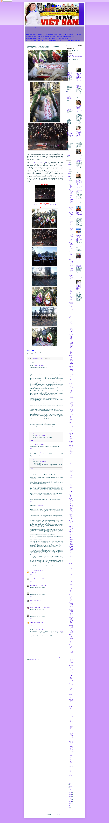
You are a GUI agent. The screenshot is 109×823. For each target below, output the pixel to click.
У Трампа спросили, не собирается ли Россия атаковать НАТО (70, 133)
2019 (69, 173)
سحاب (31, 600)
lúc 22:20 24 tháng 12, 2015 (40, 435)
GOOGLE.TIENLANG (45, 6)
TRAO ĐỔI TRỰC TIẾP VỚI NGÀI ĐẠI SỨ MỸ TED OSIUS (71, 203)
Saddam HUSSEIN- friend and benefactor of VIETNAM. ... (71, 749)
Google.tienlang (72, 63)
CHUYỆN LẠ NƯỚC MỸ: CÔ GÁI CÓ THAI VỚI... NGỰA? (79, 285)
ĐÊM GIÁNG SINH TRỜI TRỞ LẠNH (70, 320)
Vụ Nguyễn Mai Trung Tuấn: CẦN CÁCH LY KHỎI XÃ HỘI (71, 770)
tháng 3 (70, 799)
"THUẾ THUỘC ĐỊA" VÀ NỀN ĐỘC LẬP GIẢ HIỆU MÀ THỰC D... (71, 427)
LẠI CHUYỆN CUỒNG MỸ (31, 40)
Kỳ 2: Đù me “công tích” (71, 442)
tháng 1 (70, 803)
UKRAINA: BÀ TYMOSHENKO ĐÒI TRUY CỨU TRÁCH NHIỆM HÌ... (71, 217)
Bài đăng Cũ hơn (59, 657)
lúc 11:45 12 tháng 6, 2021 (38, 622)
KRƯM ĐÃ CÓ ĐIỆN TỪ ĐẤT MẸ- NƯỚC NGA (71, 702)
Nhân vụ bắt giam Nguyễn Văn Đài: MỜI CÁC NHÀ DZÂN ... (71, 369)
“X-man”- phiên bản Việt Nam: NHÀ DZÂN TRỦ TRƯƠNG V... (71, 246)
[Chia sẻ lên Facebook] (48, 358)
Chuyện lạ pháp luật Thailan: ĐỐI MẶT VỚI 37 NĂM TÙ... (71, 417)
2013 (69, 807)
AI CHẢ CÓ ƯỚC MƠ (71, 303)
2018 (69, 175)
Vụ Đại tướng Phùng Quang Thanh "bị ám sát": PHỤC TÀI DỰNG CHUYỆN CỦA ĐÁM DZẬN (79, 237)
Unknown (31, 570)
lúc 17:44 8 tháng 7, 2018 (36, 600)
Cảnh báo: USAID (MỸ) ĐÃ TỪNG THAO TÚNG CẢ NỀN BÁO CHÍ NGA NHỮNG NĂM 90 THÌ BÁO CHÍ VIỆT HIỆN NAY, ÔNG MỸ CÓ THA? (53, 34)
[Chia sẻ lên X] (47, 358)
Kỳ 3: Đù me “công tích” (71, 306)
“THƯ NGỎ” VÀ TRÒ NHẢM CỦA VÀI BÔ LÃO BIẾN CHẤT (71, 329)
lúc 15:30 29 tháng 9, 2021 (38, 629)
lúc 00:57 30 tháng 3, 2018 (41, 578)
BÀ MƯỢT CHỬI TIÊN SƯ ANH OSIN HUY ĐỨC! (71, 436)
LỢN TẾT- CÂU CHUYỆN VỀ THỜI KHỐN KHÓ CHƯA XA (71, 279)
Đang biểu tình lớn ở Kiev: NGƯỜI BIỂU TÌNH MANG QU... (71, 297)
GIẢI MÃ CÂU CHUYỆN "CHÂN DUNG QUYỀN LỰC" (79, 213)
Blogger (60, 814)
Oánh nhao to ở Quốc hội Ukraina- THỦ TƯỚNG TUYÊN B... (71, 509)
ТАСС (68, 92)
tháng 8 (70, 790)
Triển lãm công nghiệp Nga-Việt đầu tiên (71, 516)
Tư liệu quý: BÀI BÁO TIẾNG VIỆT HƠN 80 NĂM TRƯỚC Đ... (71, 228)
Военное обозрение (69, 130)
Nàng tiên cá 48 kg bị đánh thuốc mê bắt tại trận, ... (71, 345)
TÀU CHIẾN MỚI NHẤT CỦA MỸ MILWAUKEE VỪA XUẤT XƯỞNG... (71, 487)
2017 (69, 176)
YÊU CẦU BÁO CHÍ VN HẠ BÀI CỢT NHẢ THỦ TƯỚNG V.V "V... (71, 237)
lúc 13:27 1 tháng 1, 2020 (36, 614)
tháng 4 (70, 798)
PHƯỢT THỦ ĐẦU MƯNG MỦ (70, 351)
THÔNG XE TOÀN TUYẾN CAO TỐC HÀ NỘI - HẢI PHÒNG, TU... (71, 659)
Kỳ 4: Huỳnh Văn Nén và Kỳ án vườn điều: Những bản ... (71, 597)
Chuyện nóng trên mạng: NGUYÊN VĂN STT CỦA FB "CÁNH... (71, 717)
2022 (69, 167)
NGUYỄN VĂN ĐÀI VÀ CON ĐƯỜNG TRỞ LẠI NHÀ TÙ (71, 394)
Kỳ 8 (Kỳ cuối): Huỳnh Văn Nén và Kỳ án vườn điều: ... (71, 567)
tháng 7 (70, 792)
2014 (69, 805)
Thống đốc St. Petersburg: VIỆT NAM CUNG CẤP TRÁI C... (71, 541)
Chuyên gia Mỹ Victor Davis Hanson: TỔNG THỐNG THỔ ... (71, 559)
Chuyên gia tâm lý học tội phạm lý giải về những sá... (71, 337)
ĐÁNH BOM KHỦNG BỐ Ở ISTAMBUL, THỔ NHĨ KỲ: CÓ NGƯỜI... (71, 735)
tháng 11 (70, 783)
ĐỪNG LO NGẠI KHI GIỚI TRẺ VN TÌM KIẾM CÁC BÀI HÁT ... (71, 263)
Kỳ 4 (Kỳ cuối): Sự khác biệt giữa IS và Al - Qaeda (71, 501)
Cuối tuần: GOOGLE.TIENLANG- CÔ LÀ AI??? (66, 36)
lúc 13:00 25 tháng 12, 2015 (45, 461)
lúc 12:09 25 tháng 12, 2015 (39, 452)
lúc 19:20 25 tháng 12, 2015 (41, 473)
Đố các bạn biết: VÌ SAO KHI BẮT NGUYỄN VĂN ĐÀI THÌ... (71, 387)
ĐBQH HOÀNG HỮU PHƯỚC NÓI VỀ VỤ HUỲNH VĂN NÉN (71, 639)
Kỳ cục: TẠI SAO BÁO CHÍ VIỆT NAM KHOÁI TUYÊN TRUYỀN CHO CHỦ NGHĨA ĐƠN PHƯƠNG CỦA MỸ (59, 40)
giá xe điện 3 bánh (33, 572)
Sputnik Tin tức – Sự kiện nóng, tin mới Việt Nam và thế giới (69, 72)
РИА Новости (69, 150)
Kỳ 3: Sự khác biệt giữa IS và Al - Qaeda (71, 522)
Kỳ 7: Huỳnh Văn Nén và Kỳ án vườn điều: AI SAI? (71, 574)
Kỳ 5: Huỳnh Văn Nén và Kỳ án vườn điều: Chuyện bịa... (71, 589)
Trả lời (31, 369)
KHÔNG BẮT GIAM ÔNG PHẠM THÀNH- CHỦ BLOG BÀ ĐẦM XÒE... (71, 360)
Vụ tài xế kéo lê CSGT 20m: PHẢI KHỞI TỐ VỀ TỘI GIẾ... (71, 467)
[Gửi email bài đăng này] (44, 358)
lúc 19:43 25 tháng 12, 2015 (40, 505)
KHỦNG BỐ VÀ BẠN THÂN (71, 742)
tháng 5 (70, 796)
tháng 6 (70, 794)
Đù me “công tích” (70, 495)
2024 (69, 164)
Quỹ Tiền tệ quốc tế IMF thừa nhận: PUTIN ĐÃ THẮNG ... (71, 378)
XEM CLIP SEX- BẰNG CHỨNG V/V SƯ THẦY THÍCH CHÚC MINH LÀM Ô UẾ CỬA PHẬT (79, 109)
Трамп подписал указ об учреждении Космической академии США (70, 96)
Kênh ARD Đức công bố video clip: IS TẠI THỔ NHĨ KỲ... (71, 288)
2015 (69, 180)
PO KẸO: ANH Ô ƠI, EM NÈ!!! (70, 696)
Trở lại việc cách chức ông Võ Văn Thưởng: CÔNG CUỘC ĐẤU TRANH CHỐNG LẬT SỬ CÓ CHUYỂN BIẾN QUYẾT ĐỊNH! (49, 30)
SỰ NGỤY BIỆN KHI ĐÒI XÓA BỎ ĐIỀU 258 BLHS (71, 271)
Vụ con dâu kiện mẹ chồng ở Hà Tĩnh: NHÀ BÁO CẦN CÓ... (71, 476)
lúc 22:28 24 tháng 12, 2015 (39, 444)
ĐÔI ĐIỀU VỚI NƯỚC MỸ (71, 209)
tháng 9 (70, 789)
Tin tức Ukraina (32, 162)
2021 (69, 169)
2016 (69, 178)
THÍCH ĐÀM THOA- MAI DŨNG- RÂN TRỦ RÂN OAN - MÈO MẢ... (70, 759)
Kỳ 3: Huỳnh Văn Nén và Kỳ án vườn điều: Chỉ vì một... (71, 605)
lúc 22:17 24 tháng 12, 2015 (37, 372)
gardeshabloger (33, 578)
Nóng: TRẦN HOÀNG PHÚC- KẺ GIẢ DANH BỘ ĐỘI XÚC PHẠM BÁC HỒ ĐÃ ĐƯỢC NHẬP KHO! (79, 262)
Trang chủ (45, 657)
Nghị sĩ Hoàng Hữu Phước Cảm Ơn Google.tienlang (71, 254)
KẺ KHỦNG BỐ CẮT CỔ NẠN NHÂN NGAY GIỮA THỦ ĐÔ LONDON (71, 629)
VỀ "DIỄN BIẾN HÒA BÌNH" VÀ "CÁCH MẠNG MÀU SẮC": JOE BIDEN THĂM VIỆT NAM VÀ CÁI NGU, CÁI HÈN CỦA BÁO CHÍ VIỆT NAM (53, 25)
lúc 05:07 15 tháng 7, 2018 (45, 607)
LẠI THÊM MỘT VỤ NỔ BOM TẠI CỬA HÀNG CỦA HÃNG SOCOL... (71, 550)
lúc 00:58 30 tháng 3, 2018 (41, 592)
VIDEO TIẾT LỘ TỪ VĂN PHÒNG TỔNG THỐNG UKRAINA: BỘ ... (71, 403)
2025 (69, 162)
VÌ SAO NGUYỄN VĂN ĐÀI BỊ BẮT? (71, 410)
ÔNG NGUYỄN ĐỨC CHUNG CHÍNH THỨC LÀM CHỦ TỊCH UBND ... (71, 688)
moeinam (31, 622)
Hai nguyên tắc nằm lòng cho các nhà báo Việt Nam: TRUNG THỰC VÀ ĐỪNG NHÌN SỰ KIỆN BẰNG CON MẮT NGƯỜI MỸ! (49, 38)
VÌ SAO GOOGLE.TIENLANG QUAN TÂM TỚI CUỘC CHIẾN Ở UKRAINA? (40, 36)
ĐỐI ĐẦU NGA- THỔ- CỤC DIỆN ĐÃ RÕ (71, 778)
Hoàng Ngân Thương (77, 61)
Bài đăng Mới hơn (30, 657)
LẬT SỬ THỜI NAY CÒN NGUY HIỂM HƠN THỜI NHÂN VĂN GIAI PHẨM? (41, 32)
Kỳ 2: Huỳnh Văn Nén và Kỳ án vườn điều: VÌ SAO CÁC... (71, 612)
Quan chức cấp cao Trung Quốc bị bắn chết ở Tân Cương (71, 459)
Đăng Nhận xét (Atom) (34, 659)
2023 (69, 166)
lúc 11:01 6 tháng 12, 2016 (38, 570)
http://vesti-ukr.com (41, 162)
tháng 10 (70, 786)
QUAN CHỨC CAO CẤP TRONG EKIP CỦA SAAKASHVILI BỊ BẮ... (71, 193)
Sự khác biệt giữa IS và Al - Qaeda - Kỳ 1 (71, 533)
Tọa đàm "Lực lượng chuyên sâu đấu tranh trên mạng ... (71, 678)
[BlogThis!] (46, 358)
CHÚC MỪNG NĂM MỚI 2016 (71, 186)
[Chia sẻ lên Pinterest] (49, 358)
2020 (69, 171)
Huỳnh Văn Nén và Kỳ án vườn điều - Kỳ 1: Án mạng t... (71, 620)
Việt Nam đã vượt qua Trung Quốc (69, 76)
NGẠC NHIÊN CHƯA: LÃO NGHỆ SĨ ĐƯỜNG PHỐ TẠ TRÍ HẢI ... (71, 649)
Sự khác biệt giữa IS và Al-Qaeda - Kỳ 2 (71, 528)
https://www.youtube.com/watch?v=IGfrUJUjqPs (44, 204)
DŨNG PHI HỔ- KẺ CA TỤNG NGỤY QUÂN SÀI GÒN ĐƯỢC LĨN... (71, 449)
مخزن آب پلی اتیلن (59, 631)
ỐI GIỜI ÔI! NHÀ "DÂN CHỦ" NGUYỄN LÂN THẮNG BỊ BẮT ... (71, 669)
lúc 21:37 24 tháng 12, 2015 (39, 365)
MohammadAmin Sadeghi (35, 607)
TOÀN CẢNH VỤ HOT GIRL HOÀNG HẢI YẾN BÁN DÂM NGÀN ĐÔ (79, 131)
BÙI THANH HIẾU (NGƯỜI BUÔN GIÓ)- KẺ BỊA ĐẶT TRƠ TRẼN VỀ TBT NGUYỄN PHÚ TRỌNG (79, 155)
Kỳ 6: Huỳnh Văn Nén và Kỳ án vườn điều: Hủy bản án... (71, 581)
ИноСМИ (69, 103)
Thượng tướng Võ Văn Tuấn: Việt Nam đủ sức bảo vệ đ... (71, 312)
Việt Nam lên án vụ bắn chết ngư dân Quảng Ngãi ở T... (71, 726)
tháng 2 (70, 801)
